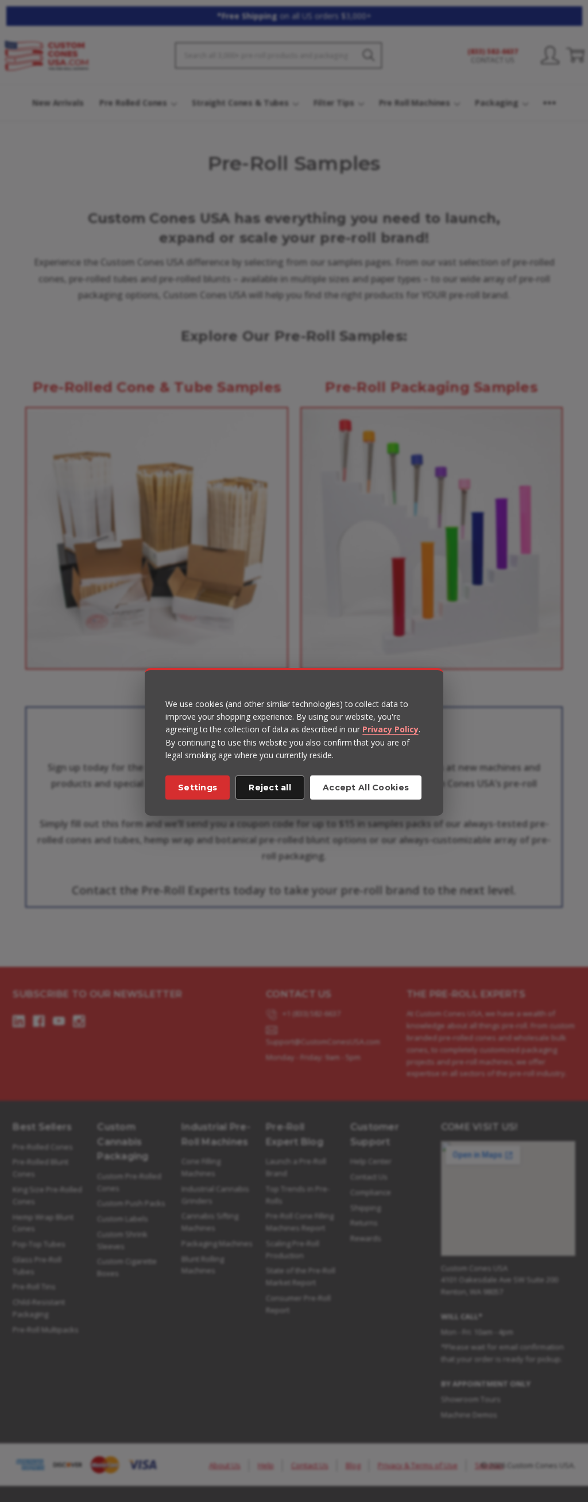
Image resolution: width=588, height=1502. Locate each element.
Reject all (270, 787)
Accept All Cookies (366, 787)
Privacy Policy (390, 729)
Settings (197, 787)
